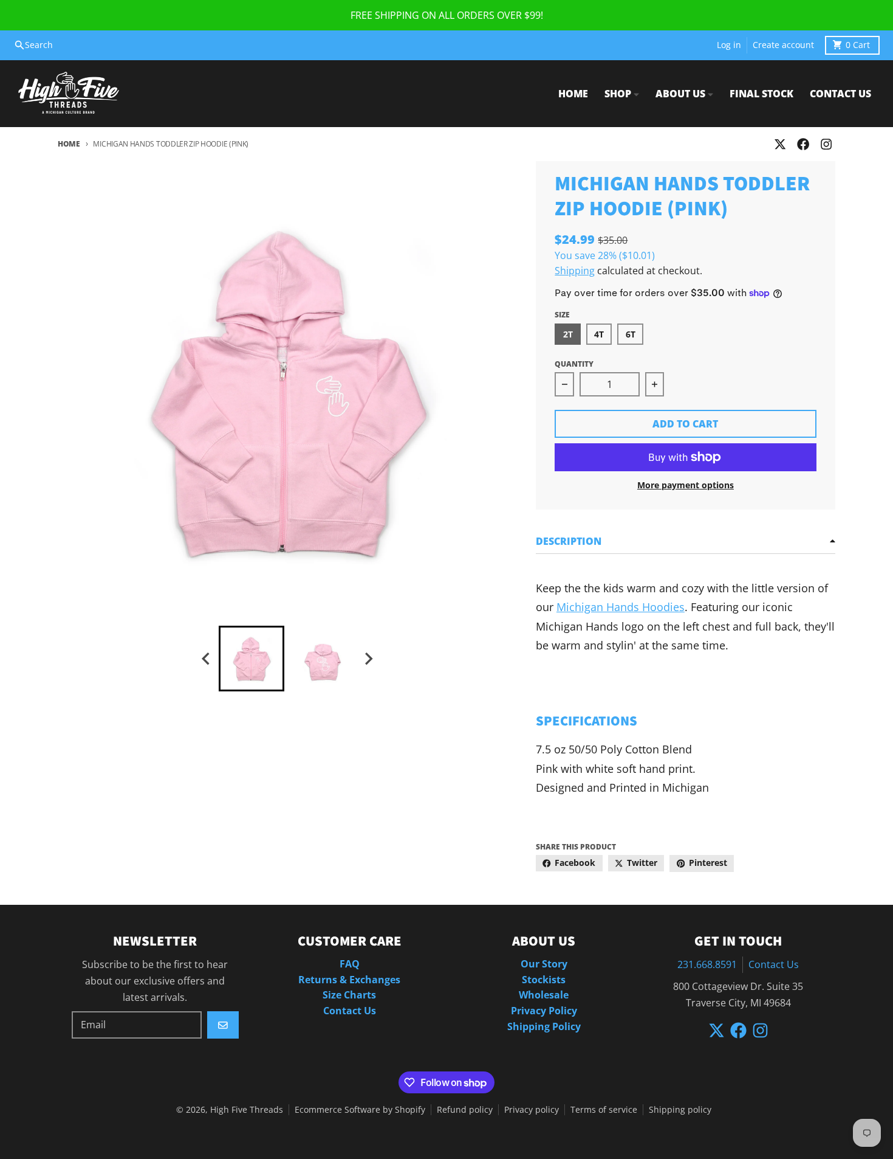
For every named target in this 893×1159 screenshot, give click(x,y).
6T (630, 334)
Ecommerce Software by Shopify (360, 1109)
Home (69, 144)
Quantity (574, 364)
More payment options (685, 485)
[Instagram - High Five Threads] (826, 144)
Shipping (575, 270)
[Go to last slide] (206, 659)
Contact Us (773, 964)
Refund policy (465, 1109)
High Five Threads (246, 1109)
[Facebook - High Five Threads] (803, 144)
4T (599, 334)
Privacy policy (531, 1109)
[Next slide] (368, 659)
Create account (783, 45)
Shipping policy (680, 1109)
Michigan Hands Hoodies (620, 607)
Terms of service (603, 1109)
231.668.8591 (707, 964)
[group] (251, 658)
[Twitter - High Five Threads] (780, 144)
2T (568, 334)
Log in (729, 45)
